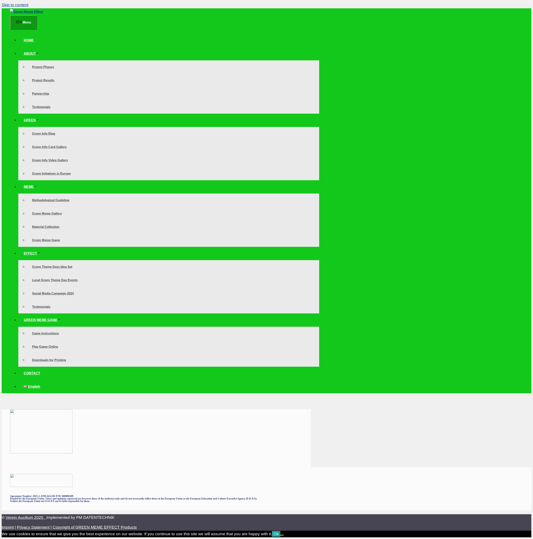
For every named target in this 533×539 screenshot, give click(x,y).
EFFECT (30, 253)
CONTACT (32, 373)
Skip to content (15, 5)
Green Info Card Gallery (49, 147)
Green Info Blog (43, 133)
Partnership (40, 93)
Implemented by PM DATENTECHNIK (80, 517)
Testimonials (41, 107)
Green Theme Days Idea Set (52, 266)
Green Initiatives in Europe (51, 173)
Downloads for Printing (49, 360)
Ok (276, 534)
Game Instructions (45, 333)
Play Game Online (45, 346)
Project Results (43, 80)
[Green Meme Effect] (26, 12)
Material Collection (45, 227)
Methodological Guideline (50, 200)
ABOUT (30, 53)
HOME (29, 40)
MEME (29, 187)
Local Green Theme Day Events (55, 280)
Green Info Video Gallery (50, 160)
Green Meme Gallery (47, 213)
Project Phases (43, 67)
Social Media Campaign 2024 (53, 293)
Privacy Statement (33, 527)
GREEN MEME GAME (40, 320)
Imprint (8, 527)
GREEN (30, 120)
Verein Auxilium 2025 (26, 517)
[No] (282, 535)
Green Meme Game (46, 240)
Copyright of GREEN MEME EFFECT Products (95, 527)
